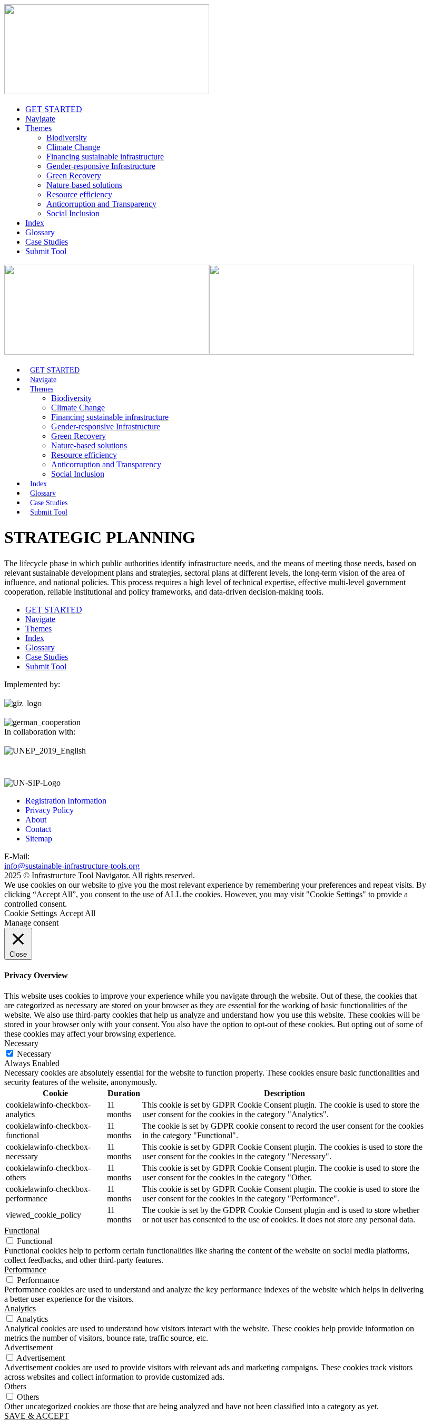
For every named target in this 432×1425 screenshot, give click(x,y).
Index (34, 222)
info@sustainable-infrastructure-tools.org (72, 865)
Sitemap (38, 838)
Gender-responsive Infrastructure (100, 166)
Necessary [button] (21, 1043)
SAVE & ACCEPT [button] (36, 1415)
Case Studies (46, 241)
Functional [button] (22, 1230)
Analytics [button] (20, 1308)
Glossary (40, 232)
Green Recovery (73, 175)
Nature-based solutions (84, 184)
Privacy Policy (49, 810)
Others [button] (15, 1386)
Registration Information (65, 800)
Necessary (34, 1053)
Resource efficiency (79, 194)
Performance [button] (25, 1269)
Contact (38, 829)
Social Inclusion (73, 213)
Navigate (40, 118)
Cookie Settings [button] (30, 913)
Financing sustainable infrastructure (105, 156)
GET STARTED (53, 109)
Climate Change (73, 147)
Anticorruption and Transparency (101, 203)
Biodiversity (66, 137)
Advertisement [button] (28, 1347)
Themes (38, 128)
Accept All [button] (77, 913)
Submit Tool (45, 251)
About (35, 819)
